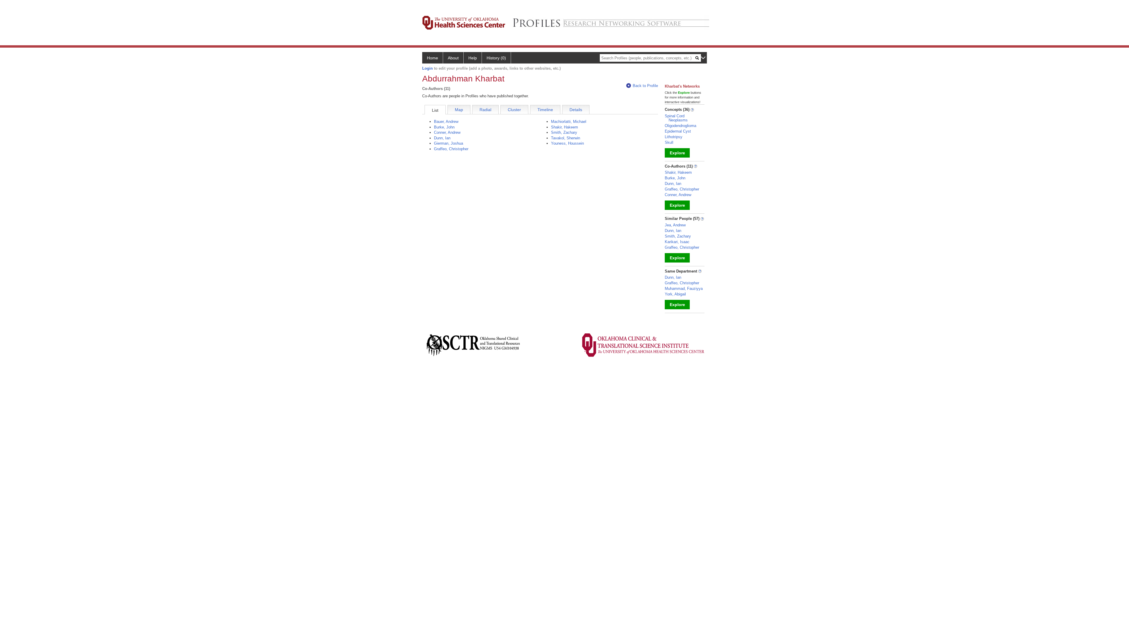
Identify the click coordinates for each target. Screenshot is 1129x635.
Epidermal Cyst (678, 131)
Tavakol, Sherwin (565, 138)
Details (575, 109)
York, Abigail (675, 294)
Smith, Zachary (564, 132)
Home (432, 58)
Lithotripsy (673, 137)
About (453, 58)
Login (427, 68)
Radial (485, 109)
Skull (669, 142)
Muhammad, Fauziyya (684, 288)
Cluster (514, 109)
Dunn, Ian (442, 138)
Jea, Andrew (675, 225)
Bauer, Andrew (446, 121)
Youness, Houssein (567, 143)
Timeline (545, 109)
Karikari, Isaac (677, 242)
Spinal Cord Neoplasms (676, 118)
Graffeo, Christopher (451, 149)
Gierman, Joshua (448, 143)
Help (472, 58)
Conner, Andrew (447, 132)
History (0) (496, 58)
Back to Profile (645, 85)
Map (459, 109)
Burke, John (444, 127)
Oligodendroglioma (680, 125)
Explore (677, 153)
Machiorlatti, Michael (568, 121)
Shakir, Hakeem (564, 127)
